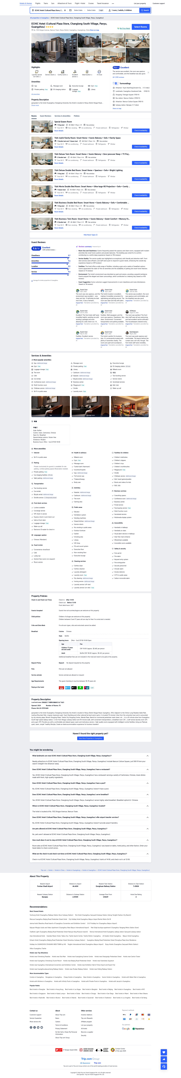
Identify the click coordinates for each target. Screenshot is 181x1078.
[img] (54, 48)
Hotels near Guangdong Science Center (80, 956)
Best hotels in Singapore (38, 993)
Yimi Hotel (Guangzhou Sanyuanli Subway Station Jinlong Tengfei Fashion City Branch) (103, 915)
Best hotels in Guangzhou (122, 989)
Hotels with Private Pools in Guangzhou (94, 981)
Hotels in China (59, 870)
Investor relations (86, 1015)
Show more (35, 105)
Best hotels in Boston (53, 998)
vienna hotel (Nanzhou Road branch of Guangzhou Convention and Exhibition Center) (57, 923)
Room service (38, 562)
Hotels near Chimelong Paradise (40, 956)
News (57, 1018)
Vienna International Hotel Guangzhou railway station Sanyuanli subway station (115, 932)
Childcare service (39, 388)
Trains (46, 3)
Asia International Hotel (37, 936)
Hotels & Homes (26, 3)
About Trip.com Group (62, 1037)
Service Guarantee (35, 1018)
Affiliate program (86, 1022)
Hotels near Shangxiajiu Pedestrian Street (108, 956)
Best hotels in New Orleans (139, 993)
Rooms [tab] (34, 116)
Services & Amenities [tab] (62, 116)
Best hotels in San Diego (106, 993)
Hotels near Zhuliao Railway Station (76, 969)
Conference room (39, 382)
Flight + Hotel (80, 3)
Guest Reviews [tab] (45, 116)
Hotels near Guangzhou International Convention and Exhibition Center (53, 965)
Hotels (50, 870)
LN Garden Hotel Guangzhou (111, 936)
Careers (57, 1022)
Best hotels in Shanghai (37, 989)
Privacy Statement (61, 1028)
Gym (35, 366)
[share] (164, 1059)
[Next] (148, 406)
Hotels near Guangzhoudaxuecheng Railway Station (46, 969)
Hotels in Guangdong (73, 870)
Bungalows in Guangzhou (54, 977)
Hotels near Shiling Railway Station (101, 969)
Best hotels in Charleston (103, 998)
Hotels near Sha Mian (59, 956)
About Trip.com (60, 1015)
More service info (35, 1022)
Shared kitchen (79, 521)
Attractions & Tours (65, 3)
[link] (140, 3)
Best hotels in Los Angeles (121, 998)
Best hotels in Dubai (73, 993)
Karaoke (75, 376)
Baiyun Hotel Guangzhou (131, 936)
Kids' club (116, 385)
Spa (35, 363)
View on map (117, 108)
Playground (77, 385)
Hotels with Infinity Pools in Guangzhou (67, 981)
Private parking (78, 366)
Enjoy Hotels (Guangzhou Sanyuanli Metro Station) (121, 944)
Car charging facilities (40, 475)
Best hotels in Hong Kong (55, 989)
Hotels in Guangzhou (89, 870)
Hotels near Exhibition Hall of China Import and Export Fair (96, 965)
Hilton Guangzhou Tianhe (38, 948)
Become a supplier (87, 1032)
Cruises (91, 3)
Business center (78, 382)
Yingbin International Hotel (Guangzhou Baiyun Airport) (85, 944)
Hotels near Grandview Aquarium (103, 961)
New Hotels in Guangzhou (91, 977)
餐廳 (114, 372)
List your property (86, 1025)
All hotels (84, 1028)
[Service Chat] (164, 1066)
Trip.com (43, 870)
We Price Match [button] (125, 28)
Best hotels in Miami (122, 993)
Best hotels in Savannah (86, 998)
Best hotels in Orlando (69, 998)
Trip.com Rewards (86, 1018)
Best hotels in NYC (139, 989)
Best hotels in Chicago (89, 993)
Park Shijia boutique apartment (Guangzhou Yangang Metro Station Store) (115, 927)
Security (83, 1035)
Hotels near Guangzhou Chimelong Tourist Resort (46, 961)
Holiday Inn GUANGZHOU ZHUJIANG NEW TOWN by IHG (48, 944)
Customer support (35, 1015)
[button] (113, 4)
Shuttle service (38, 497)
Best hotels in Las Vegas (73, 989)
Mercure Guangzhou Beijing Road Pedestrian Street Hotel (48, 919)
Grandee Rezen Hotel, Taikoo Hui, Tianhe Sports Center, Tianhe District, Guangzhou (74, 936)
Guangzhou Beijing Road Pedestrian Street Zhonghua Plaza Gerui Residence (111, 940)
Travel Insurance (103, 3)
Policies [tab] (77, 116)
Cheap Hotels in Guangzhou (73, 977)
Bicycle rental (77, 379)
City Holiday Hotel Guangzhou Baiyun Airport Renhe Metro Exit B (90, 919)
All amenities (35, 94)
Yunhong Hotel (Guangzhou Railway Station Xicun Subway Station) (51, 915)
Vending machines (80, 518)
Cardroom (76, 372)
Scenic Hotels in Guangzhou (111, 977)
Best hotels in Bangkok (89, 989)
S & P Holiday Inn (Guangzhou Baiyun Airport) (102, 923)
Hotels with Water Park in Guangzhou (134, 977)
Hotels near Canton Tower (131, 956)
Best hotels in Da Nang (139, 998)
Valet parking (38, 478)
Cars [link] (52, 3)
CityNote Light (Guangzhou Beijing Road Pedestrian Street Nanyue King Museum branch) (59, 932)
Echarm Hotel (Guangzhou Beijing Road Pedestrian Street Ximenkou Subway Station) (57, 940)
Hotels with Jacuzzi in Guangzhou (119, 981)
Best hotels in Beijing (106, 989)
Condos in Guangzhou (37, 977)
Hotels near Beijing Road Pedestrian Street (77, 961)
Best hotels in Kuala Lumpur (56, 993)
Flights (37, 3)
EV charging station (119, 366)
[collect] (164, 1052)
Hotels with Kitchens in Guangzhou (41, 981)
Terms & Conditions (61, 1025)
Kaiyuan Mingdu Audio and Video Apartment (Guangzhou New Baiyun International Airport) (59, 927)
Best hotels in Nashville (37, 998)
